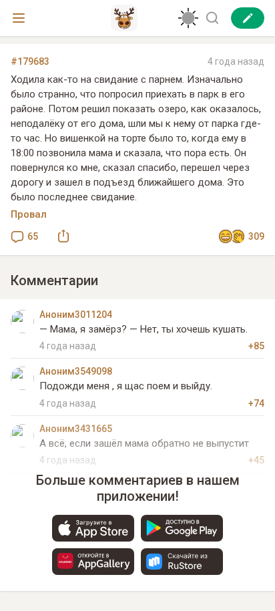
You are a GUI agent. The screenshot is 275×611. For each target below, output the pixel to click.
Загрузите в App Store (93, 528)
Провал (29, 214)
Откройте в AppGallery (93, 561)
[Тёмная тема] (188, 18)
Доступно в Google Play (182, 528)
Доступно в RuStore (182, 561)
